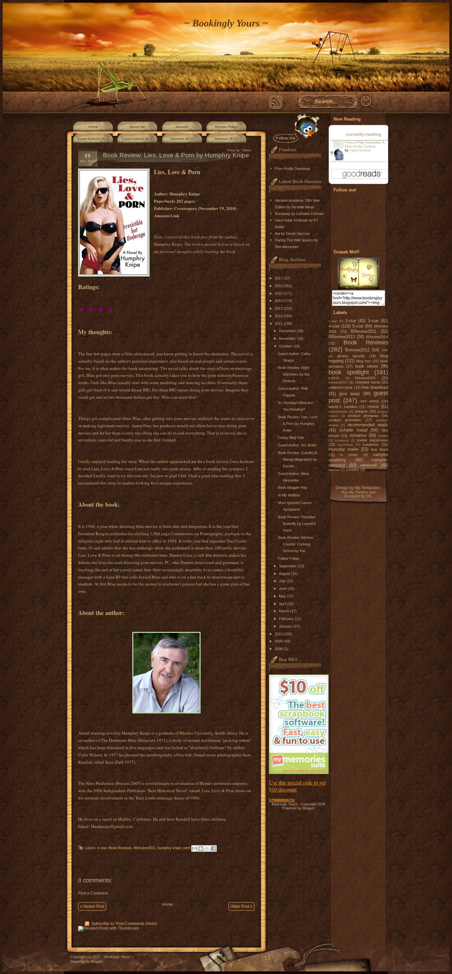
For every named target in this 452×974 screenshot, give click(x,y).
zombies (352, 470)
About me (137, 127)
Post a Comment (93, 893)
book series (367, 366)
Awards (182, 127)
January (286, 626)
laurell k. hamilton (343, 407)
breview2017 (338, 382)
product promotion (345, 420)
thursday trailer (343, 449)
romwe (383, 435)
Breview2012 (357, 349)
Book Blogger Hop (292, 487)
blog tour (363, 361)
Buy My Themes (355, 492)
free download (375, 387)
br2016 (334, 378)
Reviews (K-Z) (226, 139)
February (287, 619)
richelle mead (353, 430)
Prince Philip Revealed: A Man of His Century (364, 144)
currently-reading (363, 134)
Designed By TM (357, 496)
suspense (371, 444)
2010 (279, 634)
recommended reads (367, 424)
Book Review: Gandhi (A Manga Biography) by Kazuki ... (297, 459)
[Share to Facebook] (213, 848)
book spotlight (349, 372)
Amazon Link (166, 215)
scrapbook (342, 440)
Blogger (308, 808)
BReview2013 (342, 336)
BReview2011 (145, 848)
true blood (379, 449)
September (288, 566)
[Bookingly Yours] (358, 288)
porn (187, 848)
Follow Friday (288, 558)
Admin (247, 150)
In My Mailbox (289, 495)
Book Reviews (120, 848)
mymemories (338, 411)
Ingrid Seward (360, 150)
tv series (349, 455)
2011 (279, 324)
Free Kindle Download (292, 169)
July (283, 581)
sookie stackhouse (372, 440)
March (284, 611)
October (286, 346)
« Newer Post (92, 906)
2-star (350, 320)
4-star (102, 848)
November (288, 338)
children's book (341, 387)
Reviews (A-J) (182, 139)
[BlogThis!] (201, 848)
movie (373, 406)
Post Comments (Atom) (136, 923)
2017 (279, 278)
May (283, 596)
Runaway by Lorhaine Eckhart (299, 214)
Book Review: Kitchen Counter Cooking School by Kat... (295, 544)
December (288, 331)
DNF (385, 350)
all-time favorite (351, 356)
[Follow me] (295, 128)
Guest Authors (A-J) (93, 139)
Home (93, 127)
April (283, 604)
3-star (373, 320)
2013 (279, 308)
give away (349, 393)
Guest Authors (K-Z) (137, 139)
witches (334, 470)
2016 (279, 286)
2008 (279, 649)
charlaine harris (367, 382)
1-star (333, 321)
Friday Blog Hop (291, 437)
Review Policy (226, 127)
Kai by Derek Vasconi (292, 233)
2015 (279, 293)
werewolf (368, 465)
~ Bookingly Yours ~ (226, 23)
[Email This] (194, 848)
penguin (361, 411)
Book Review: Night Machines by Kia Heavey (293, 374)
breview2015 (365, 378)
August (285, 574)
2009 (279, 641)
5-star (357, 326)
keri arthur (370, 401)
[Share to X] (207, 848)
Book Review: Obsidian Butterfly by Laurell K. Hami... (297, 523)
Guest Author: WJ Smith (297, 445)
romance (358, 435)
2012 (279, 316)
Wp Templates (367, 488)
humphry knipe (169, 848)
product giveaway (363, 416)
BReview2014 (377, 337)
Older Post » (241, 906)
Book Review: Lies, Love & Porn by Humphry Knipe (298, 423)
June (283, 588)
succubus (345, 444)
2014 (279, 301)
